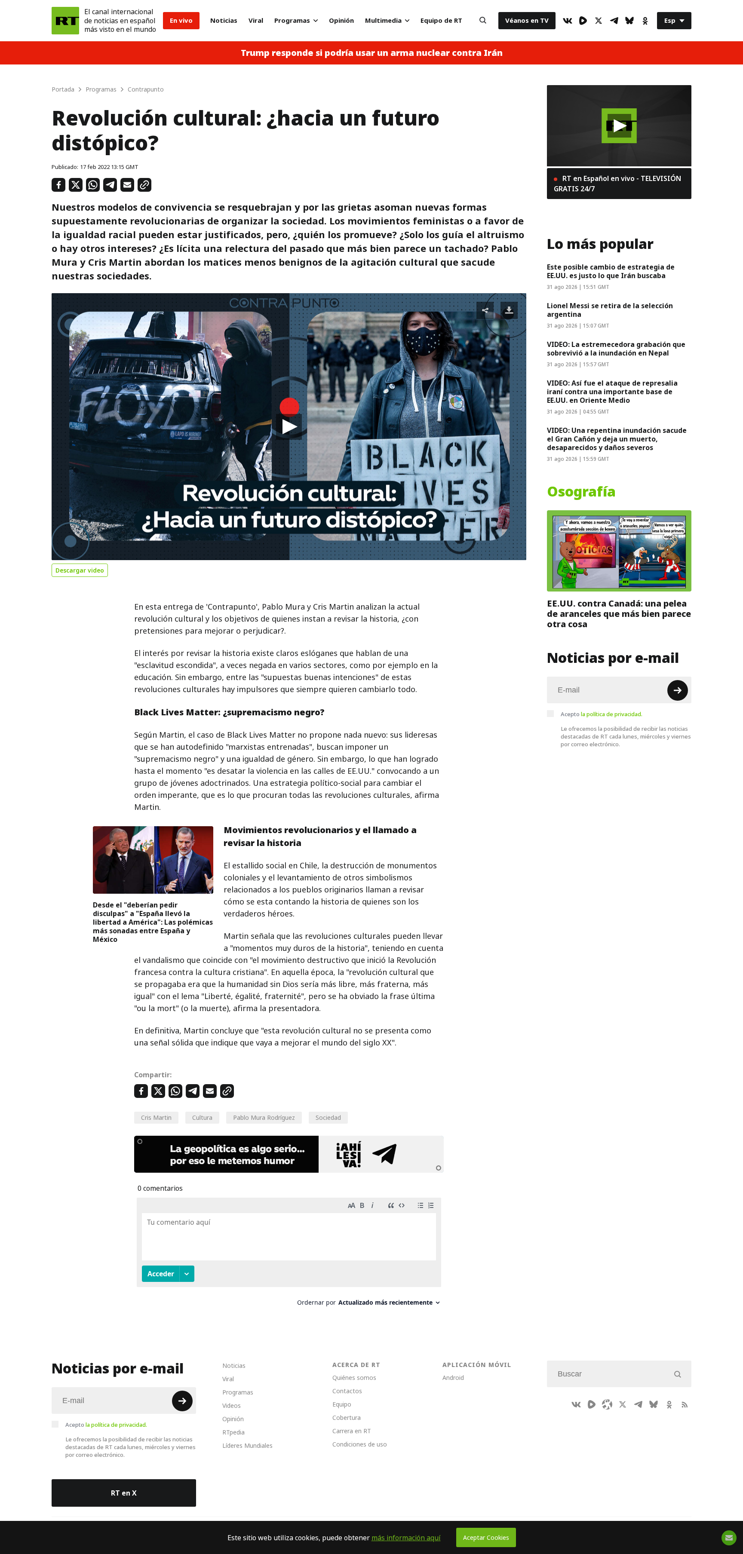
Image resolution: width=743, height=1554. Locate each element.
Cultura (202, 1117)
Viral (256, 20)
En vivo (181, 20)
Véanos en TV (527, 20)
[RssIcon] (684, 1404)
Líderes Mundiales (247, 1445)
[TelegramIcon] (614, 21)
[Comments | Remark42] (289, 1255)
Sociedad (328, 1117)
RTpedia (233, 1432)
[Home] (65, 20)
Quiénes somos (354, 1377)
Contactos (347, 1390)
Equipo (341, 1404)
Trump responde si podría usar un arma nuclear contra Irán (372, 53)
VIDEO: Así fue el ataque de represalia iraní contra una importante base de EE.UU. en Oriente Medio (612, 391)
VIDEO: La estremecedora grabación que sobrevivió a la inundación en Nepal (616, 348)
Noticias (223, 20)
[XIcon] (598, 21)
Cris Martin (156, 1117)
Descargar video (79, 570)
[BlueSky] (629, 21)
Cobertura (346, 1417)
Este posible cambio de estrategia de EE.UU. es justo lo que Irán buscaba (611, 271)
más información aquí (406, 1538)
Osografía (581, 492)
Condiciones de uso (359, 1444)
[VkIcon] (567, 21)
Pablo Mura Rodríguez (264, 1117)
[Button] (483, 20)
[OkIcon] (645, 21)
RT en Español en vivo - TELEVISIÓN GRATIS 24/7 (617, 183)
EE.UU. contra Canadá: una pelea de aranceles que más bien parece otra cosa (619, 614)
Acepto (601, 714)
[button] (289, 427)
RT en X (124, 1493)
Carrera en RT (351, 1430)
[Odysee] (607, 1404)
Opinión (341, 20)
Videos (231, 1405)
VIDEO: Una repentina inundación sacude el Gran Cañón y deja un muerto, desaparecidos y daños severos (617, 439)
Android (453, 1377)
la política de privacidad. (611, 714)
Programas (292, 20)
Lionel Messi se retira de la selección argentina (610, 309)
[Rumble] (583, 21)
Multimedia (383, 20)
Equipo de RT (441, 20)
